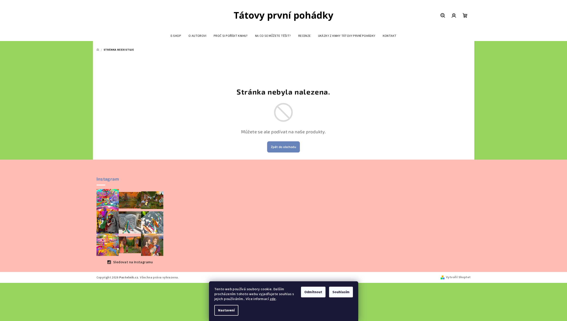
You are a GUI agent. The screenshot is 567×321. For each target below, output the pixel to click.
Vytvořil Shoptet (458, 277)
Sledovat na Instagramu (133, 262)
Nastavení (226, 310)
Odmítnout (313, 292)
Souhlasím (341, 292)
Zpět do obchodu (283, 147)
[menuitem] (176, 36)
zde (273, 298)
